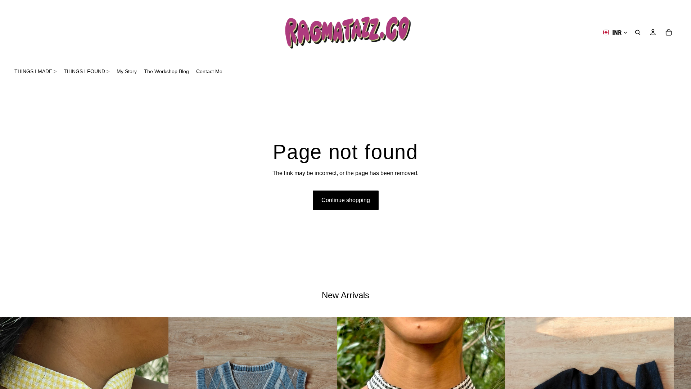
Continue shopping (345, 200)
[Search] (638, 32)
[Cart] (669, 32)
